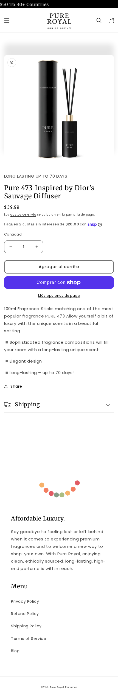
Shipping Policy (26, 626)
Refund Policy (25, 613)
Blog (15, 651)
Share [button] (16, 386)
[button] (7, 20)
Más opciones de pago (59, 295)
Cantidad (13, 234)
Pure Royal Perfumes (63, 687)
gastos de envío (23, 215)
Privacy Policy (25, 601)
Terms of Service (28, 638)
